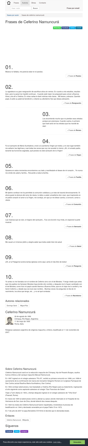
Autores (25, 3)
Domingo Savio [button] (12, 305)
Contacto (42, 3)
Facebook (65, 28)
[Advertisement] (44, 46)
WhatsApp (57, 28)
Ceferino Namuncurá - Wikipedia (18, 420)
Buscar (35, 8)
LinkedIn (79, 28)
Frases (16, 3)
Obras (33, 3)
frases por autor (13, 15)
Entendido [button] (77, 442)
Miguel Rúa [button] (24, 305)
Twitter (72, 28)
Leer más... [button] (57, 442)
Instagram (24, 431)
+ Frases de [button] (74, 76)
